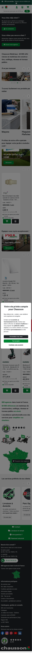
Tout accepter (16, 341)
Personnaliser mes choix (15, 336)
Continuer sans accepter (16, 345)
